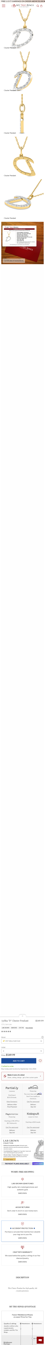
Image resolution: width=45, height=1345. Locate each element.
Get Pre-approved (33, 1101)
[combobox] (22, 1041)
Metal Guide (42, 1037)
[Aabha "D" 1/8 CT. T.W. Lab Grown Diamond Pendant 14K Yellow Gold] (22, 243)
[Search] (38, 5)
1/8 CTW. (21, 1027)
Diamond (14, 1027)
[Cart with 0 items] (42, 5)
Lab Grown (5, 1027)
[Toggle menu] (3, 6)
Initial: (3, 1047)
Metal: (3, 1037)
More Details (29, 1027)
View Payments (12, 1101)
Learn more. (22, 1193)
